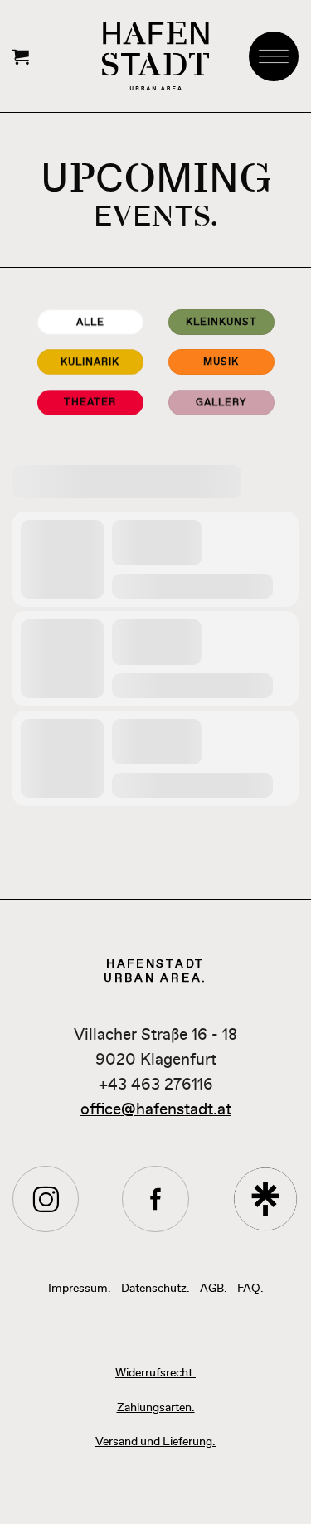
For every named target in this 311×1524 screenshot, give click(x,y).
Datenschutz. (155, 1287)
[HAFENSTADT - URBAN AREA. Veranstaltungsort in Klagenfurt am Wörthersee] (155, 55)
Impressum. (79, 1287)
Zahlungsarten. (156, 1407)
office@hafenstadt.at (155, 1109)
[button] (20, 56)
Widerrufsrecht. (155, 1372)
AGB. (213, 1287)
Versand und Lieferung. (155, 1441)
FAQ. (250, 1287)
